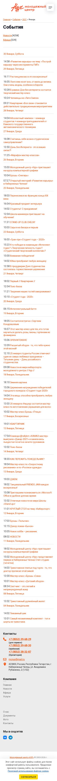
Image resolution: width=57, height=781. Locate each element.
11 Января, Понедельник (16, 541)
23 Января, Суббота (13, 232)
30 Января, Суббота (13, 54)
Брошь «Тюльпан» (19, 521)
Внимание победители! (22, 256)
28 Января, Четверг (13, 110)
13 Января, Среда (12, 471)
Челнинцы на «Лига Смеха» (24, 98)
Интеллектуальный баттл (23, 309)
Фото (6, 719)
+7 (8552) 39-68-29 (20, 639)
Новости (7, 35)
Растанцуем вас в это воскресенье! (28, 76)
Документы (9, 715)
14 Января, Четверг (13, 451)
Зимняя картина (18, 382)
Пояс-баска (16, 286)
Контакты (8, 723)
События (16, 19)
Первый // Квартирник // (22, 281)
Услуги (6, 696)
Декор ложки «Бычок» (21, 526)
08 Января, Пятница (13, 593)
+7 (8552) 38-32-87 (20, 651)
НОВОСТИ (15, 536)
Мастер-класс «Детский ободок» (27, 581)
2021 (24, 19)
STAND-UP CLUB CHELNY (22, 222)
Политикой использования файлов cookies (28, 771)
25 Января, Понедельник (16, 188)
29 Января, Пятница (13, 69)
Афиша (7, 40)
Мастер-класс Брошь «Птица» (25, 412)
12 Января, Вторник (13, 513)
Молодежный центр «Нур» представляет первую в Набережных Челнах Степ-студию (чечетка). (28, 560)
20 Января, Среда (12, 301)
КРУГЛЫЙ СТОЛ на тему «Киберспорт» (30, 509)
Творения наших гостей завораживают (30, 291)
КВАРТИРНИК (17, 424)
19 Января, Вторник (13, 313)
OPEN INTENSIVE (18, 340)
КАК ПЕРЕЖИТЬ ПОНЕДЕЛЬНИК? (27, 459)
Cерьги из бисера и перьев (24, 227)
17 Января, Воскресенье (16, 416)
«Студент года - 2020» (21, 297)
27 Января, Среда (12, 131)
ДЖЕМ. (14, 479)
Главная (7, 19)
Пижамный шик (18, 613)
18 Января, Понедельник (16, 374)
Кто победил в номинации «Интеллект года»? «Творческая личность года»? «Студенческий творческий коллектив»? (26, 248)
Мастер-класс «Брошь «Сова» (25, 576)
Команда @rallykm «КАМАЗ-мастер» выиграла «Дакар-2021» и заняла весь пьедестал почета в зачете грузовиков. (25, 439)
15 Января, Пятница (13, 428)
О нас (6, 712)
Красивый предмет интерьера (26, 203)
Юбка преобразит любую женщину (28, 261)
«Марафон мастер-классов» (24, 155)
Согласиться (28, 777)
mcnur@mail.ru (17, 659)
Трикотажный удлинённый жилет (27, 601)
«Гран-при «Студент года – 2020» (27, 239)
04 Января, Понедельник (16, 605)
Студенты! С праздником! (23, 209)
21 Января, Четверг (13, 273)
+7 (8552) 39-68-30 (20, 645)
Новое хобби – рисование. (23, 531)
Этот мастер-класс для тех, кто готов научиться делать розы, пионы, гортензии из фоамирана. (26, 332)
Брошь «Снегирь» (19, 175)
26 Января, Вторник (13, 159)
